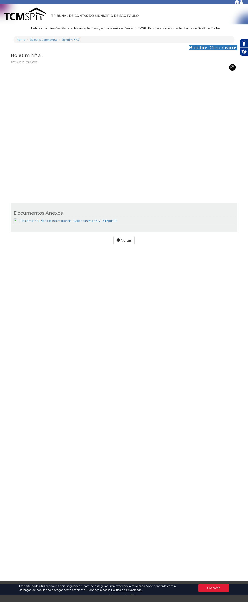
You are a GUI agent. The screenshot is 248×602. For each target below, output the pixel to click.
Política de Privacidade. (126, 590)
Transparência (114, 28)
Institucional (39, 28)
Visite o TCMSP (135, 28)
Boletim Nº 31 (71, 39)
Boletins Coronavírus (43, 39)
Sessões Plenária (60, 28)
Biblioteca (154, 28)
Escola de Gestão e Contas (202, 28)
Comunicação (172, 28)
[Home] (237, 2)
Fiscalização (82, 28)
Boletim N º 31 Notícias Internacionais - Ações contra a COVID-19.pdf (68, 221)
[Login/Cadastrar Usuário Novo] (241, 2)
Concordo (213, 588)
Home (20, 39)
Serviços (97, 28)
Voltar (125, 240)
